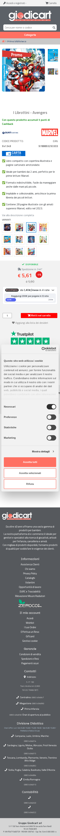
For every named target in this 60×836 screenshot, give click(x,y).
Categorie (30, 34)
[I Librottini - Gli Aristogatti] (43, 239)
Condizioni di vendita (30, 654)
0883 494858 (16, 714)
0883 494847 (38, 697)
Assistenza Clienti (30, 564)
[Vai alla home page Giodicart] (30, 16)
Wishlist (30, 623)
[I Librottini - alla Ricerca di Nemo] (7, 239)
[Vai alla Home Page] (3, 41)
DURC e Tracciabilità (30, 591)
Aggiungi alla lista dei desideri (31, 323)
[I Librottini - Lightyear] (7, 227)
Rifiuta (30, 483)
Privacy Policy (30, 573)
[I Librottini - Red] (7, 251)
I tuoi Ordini (30, 627)
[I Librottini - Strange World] (19, 251)
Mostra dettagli (41, 451)
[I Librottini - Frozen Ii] (31, 239)
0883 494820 (30, 802)
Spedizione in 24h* (31, 269)
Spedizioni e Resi (30, 659)
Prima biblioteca (16, 41)
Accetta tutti (30, 462)
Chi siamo (30, 569)
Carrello (52, 3)
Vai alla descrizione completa (18, 215)
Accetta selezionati (30, 473)
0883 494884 (30, 775)
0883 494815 (30, 753)
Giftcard (30, 636)
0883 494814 (30, 741)
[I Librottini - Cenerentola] (19, 239)
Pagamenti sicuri (30, 663)
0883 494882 (30, 765)
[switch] (51, 417)
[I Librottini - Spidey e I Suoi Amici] (19, 227)
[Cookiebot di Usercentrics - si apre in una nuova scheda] (42, 349)
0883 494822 (30, 812)
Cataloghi (30, 578)
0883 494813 (30, 784)
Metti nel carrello (40, 315)
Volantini (30, 582)
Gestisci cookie (30, 641)
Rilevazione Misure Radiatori (30, 596)
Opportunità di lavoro (30, 587)
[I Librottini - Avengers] (31, 227)
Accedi (15, 3)
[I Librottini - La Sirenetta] (31, 251)
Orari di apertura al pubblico (36, 715)
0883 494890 (38, 703)
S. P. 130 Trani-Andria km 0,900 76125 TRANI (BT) (30, 686)
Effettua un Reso (30, 632)
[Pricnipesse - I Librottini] (43, 227)
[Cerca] (53, 27)
